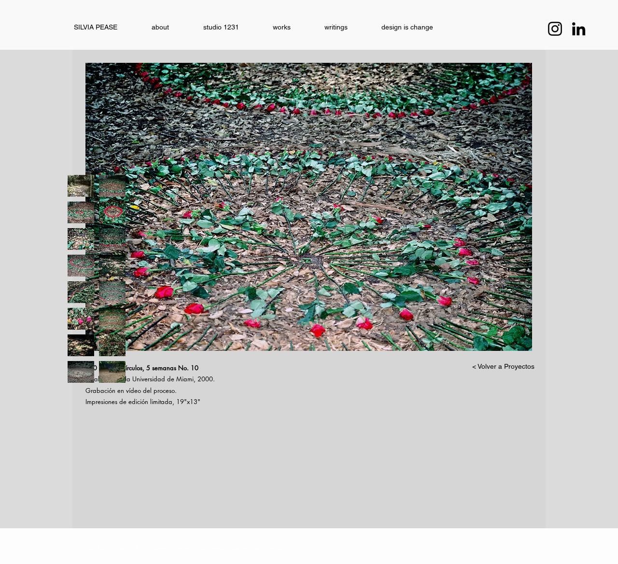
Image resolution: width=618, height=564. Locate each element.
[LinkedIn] (578, 28)
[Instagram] (555, 28)
